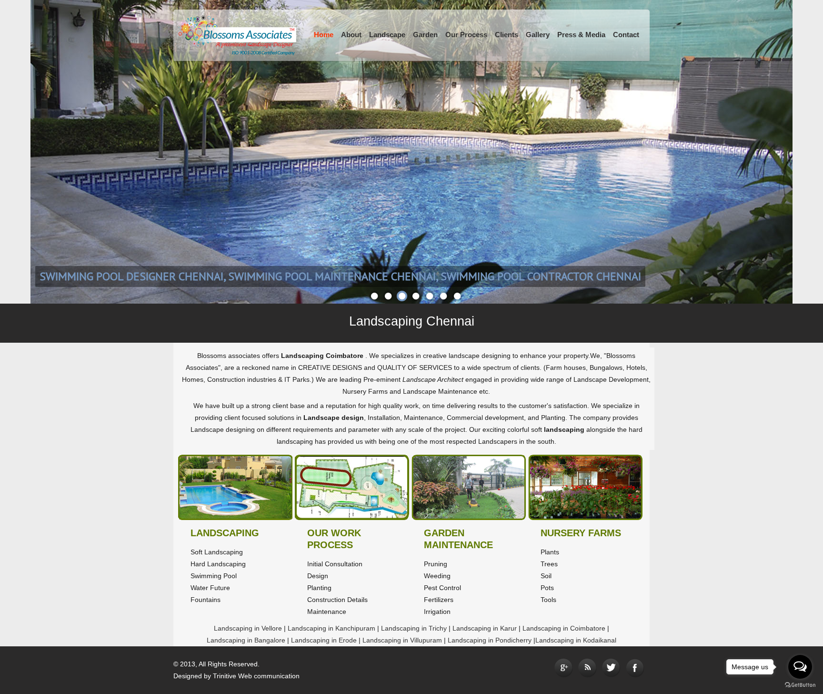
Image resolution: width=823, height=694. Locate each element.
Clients (506, 35)
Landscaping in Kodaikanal (575, 640)
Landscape (387, 35)
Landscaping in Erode (325, 640)
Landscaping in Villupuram (403, 640)
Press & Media (581, 35)
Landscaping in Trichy (415, 628)
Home (323, 35)
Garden (425, 35)
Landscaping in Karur (485, 628)
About (351, 35)
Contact (626, 35)
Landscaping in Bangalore (247, 640)
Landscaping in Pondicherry (490, 640)
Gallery (538, 35)
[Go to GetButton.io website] (800, 684)
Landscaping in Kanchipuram (332, 628)
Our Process (466, 35)
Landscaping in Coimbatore (564, 628)
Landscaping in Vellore (248, 628)
